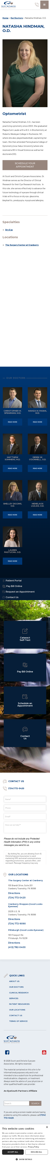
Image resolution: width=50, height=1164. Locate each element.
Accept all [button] (13, 1152)
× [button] (47, 1127)
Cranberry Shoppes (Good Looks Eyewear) (25, 905)
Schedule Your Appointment (25, 165)
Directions (14, 893)
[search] (35, 1103)
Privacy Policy (33, 1147)
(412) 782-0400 (17, 947)
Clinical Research (18, 993)
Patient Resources (19, 1004)
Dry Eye (9, 229)
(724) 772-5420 (16, 788)
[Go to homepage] (8, 5)
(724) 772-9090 (17, 923)
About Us (14, 981)
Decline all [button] (36, 1152)
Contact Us (15, 1015)
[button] (44, 5)
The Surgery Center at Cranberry (22, 245)
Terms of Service (18, 1021)
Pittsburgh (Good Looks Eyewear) (25, 930)
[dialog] (25, 1144)
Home (5, 18)
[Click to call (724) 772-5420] (36, 5)
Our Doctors (17, 18)
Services (13, 998)
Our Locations (17, 1010)
